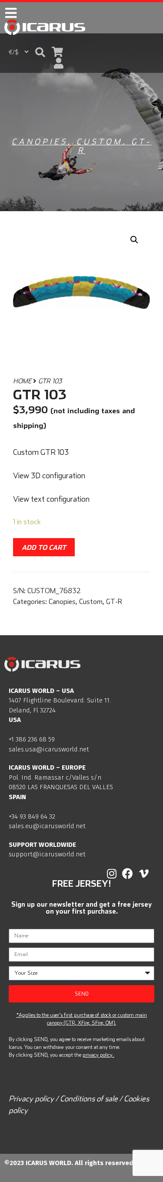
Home (22, 381)
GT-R (114, 601)
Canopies (40, 141)
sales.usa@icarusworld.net (49, 749)
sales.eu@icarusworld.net (47, 826)
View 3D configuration (49, 475)
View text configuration (51, 498)
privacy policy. (98, 1055)
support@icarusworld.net (47, 854)
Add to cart (44, 547)
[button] (40, 52)
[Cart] (57, 52)
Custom (100, 141)
